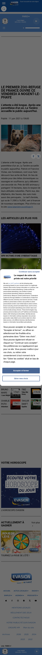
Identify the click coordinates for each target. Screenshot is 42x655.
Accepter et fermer (21, 370)
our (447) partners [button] (13, 283)
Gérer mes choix (21, 378)
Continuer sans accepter (29, 271)
